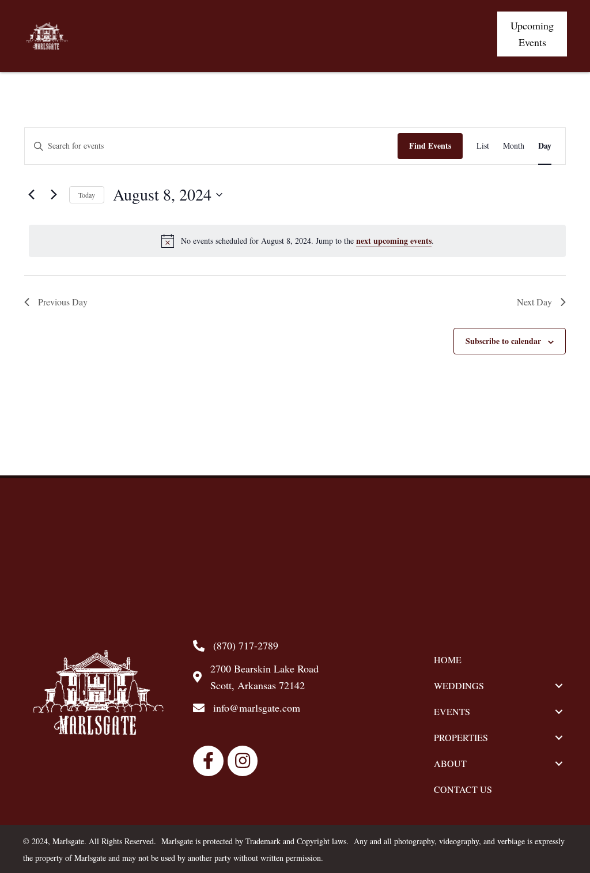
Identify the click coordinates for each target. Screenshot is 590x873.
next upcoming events (394, 241)
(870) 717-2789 (245, 645)
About (450, 763)
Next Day (534, 302)
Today (86, 194)
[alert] (297, 241)
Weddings (459, 685)
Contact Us (463, 789)
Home (448, 659)
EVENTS (452, 711)
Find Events (430, 145)
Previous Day (63, 302)
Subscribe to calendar (503, 341)
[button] (532, 34)
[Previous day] (31, 195)
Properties (461, 737)
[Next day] (53, 195)
